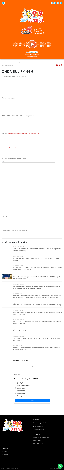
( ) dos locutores (20, 390)
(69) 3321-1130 (38, 426)
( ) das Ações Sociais (22, 395)
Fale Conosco (7, 458)
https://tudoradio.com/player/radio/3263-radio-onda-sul (23, 133)
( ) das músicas (20, 388)
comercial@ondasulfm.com (42, 423)
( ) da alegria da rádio (22, 383)
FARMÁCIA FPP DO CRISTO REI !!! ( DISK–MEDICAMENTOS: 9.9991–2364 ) (37, 305)
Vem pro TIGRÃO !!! (19, 331)
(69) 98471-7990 (39, 429)
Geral (8, 62)
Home (4, 62)
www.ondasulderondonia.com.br (11, 148)
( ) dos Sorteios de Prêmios (24, 385)
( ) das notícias (20, 393)
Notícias (6, 454)
